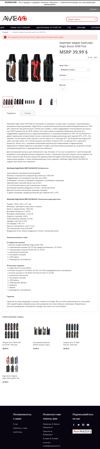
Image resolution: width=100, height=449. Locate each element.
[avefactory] (82, 433)
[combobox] (82, 19)
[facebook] (74, 425)
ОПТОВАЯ (95, 27)
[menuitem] (2, 27)
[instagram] (83, 425)
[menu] (50, 27)
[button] (94, 9)
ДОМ (2, 27)
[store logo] (14, 18)
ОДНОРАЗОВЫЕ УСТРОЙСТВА (48, 27)
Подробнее (11, 113)
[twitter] (78, 425)
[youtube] (88, 425)
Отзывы (28, 113)
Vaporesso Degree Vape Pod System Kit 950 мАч (10, 378)
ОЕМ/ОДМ (81, 27)
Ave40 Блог (17, 432)
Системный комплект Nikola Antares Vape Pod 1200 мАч (41, 344)
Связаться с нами (20, 428)
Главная (5, 32)
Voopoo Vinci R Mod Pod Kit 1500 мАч (71, 343)
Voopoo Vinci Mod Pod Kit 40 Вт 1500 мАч (11, 343)
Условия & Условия (50, 438)
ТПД (69, 27)
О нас (15, 424)
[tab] (11, 113)
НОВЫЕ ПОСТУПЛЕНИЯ (20, 27)
